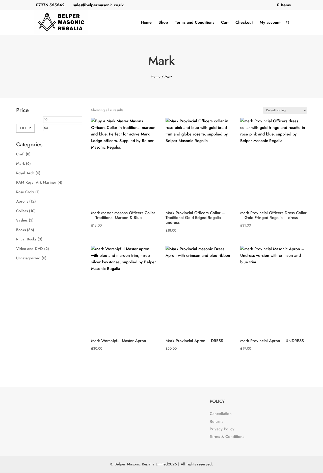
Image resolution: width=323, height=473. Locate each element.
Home (146, 23)
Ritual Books (26, 239)
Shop (163, 23)
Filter (25, 127)
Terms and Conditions (194, 23)
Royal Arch (25, 173)
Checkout (244, 23)
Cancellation (221, 413)
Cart (225, 23)
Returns (216, 421)
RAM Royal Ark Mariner (36, 182)
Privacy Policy (222, 429)
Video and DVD (29, 249)
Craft (20, 154)
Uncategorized (28, 258)
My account (270, 23)
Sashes (22, 220)
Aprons (22, 201)
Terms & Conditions (227, 436)
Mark (20, 163)
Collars (22, 211)
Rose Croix (25, 192)
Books (21, 230)
